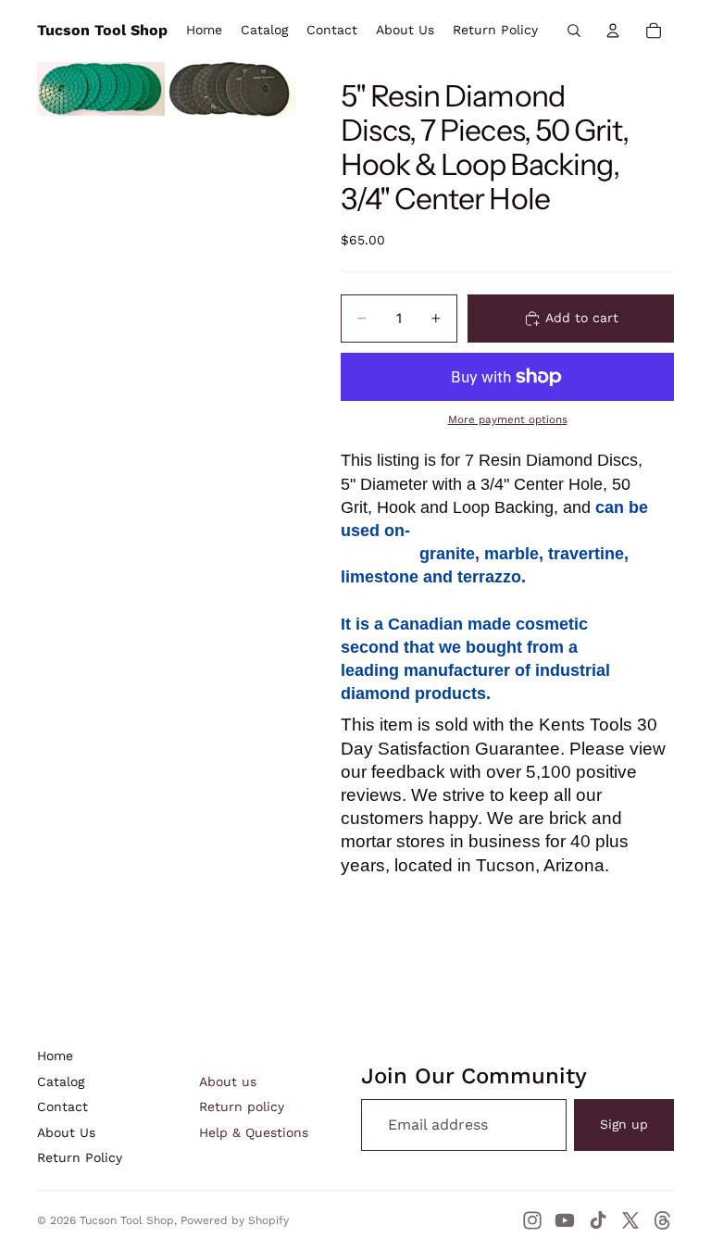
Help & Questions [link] (253, 1132)
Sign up (624, 1124)
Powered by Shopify (235, 1220)
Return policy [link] (241, 1106)
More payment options (508, 419)
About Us (66, 1132)
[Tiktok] (598, 1220)
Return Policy (79, 1157)
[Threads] (663, 1220)
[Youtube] (565, 1220)
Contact (62, 1106)
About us (227, 1081)
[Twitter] (630, 1220)
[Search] (574, 30)
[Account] (612, 30)
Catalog (60, 1081)
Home (55, 1055)
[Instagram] (532, 1220)
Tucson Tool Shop (127, 1220)
